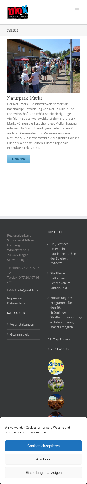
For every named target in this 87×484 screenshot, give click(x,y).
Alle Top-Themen (59, 339)
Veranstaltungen (22, 324)
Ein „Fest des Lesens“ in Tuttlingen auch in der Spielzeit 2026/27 (63, 253)
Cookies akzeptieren (43, 446)
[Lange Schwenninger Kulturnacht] (55, 402)
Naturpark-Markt (24, 98)
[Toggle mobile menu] (77, 8)
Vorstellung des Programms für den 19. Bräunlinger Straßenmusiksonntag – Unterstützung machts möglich (63, 312)
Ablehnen (43, 459)
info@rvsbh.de (27, 290)
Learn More (19, 159)
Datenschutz (16, 303)
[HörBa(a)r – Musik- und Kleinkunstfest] (55, 367)
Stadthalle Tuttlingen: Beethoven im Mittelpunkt (60, 280)
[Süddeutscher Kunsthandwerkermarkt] (55, 384)
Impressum (15, 298)
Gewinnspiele (19, 334)
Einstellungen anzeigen (43, 472)
